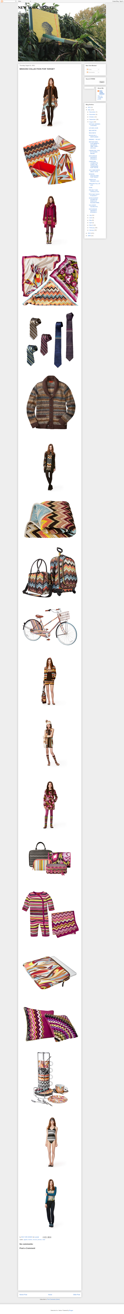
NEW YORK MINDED (36, 7)
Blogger (71, 1310)
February (92, 227)
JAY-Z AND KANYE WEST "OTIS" (94, 170)
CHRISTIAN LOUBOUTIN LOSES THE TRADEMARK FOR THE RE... (94, 164)
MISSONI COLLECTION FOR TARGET (93, 175)
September (92, 119)
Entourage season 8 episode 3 (94, 194)
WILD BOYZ (92, 133)
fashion (30, 1239)
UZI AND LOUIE (93, 128)
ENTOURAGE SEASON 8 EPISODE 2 (93, 210)
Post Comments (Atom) (53, 1299)
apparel (26, 1239)
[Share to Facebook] (49, 1237)
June (91, 217)
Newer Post (23, 1294)
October (91, 117)
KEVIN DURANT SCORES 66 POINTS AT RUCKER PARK (94, 200)
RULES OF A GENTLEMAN (93, 136)
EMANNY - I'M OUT (94, 139)
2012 (89, 107)
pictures (40, 1239)
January (91, 230)
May (90, 220)
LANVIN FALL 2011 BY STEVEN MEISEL (94, 152)
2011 (89, 110)
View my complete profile (100, 97)
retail (43, 1239)
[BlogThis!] (45, 1237)
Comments (91, 72)
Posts (90, 69)
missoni (35, 1239)
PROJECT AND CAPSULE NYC (94, 190)
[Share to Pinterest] (50, 1237)
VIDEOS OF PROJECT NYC (94, 180)
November (92, 114)
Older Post (76, 1294)
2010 (89, 233)
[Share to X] (47, 1237)
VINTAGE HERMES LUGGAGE (94, 124)
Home (50, 1294)
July (90, 215)
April (90, 222)
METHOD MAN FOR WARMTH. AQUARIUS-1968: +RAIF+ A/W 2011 (94, 145)
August (91, 122)
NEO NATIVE (92, 130)
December (92, 112)
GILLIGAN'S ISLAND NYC (93, 205)
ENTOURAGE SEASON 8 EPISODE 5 (93, 157)
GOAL (91, 187)
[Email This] (43, 1237)
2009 (89, 235)
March (91, 225)
